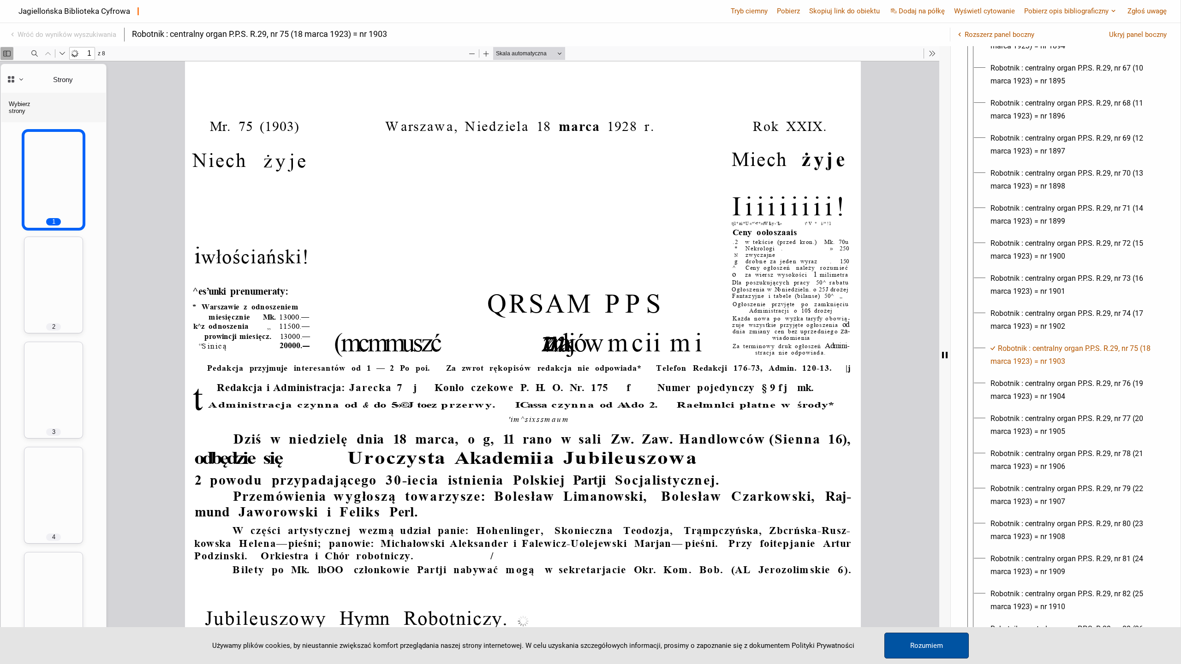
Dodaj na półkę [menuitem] (922, 11)
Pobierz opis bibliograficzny (1066, 11)
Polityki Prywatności (823, 645)
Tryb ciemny (749, 11)
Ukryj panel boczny (1138, 34)
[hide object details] (944, 355)
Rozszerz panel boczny (999, 34)
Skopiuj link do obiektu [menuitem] (844, 11)
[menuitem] (1074, 74)
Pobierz (788, 11)
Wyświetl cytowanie (984, 11)
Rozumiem (926, 645)
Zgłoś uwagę (1147, 11)
